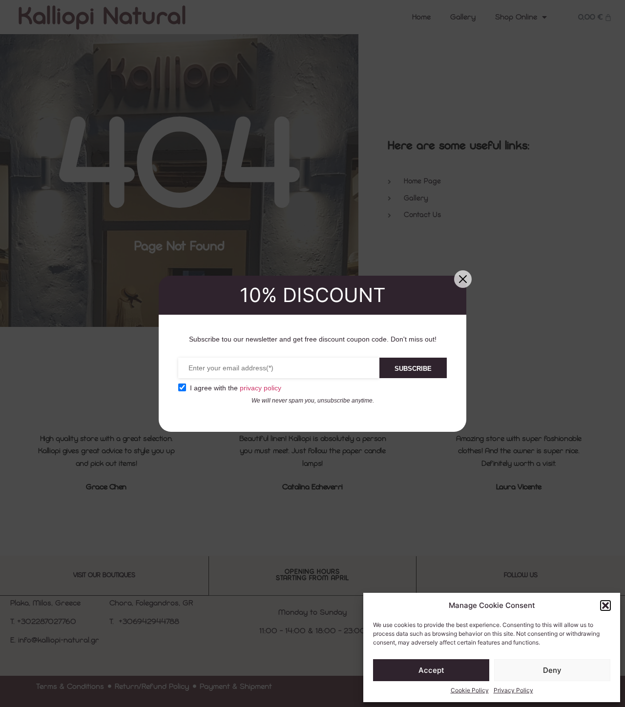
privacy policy (260, 388)
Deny (552, 670)
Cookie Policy (470, 690)
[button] (605, 605)
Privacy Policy (513, 690)
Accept (431, 670)
